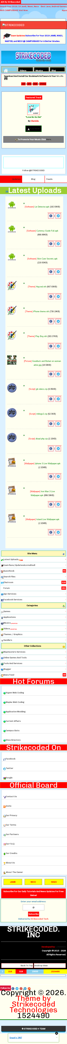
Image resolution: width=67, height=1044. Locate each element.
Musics (38, 70)
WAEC (54, 882)
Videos (22, 70)
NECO (33, 882)
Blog (54, 70)
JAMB (13, 882)
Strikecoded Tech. (40, 919)
